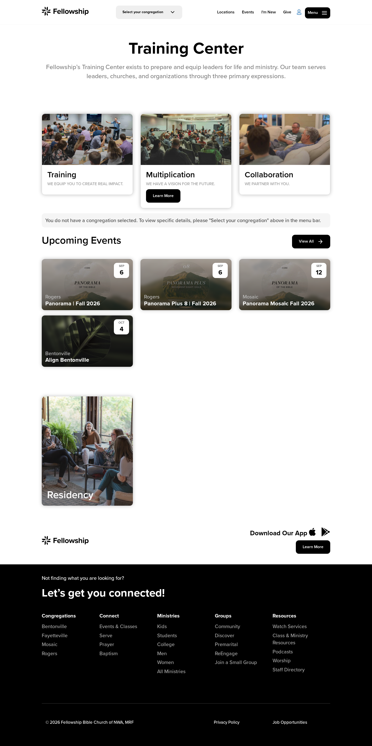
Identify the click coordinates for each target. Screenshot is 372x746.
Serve (105, 635)
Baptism (108, 653)
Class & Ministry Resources (290, 639)
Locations (226, 12)
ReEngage (226, 653)
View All (306, 241)
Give (287, 12)
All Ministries (171, 671)
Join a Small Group (236, 662)
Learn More (163, 196)
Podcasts (283, 651)
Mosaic (49, 644)
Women (165, 662)
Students (167, 635)
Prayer (106, 644)
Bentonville (54, 626)
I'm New (268, 12)
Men (162, 653)
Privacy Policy (226, 722)
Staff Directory (289, 669)
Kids (162, 626)
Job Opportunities (290, 722)
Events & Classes (118, 626)
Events (248, 12)
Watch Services (290, 626)
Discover (224, 635)
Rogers (49, 653)
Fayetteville (55, 635)
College (166, 644)
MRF (129, 722)
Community (227, 626)
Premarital (226, 644)
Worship (282, 660)
